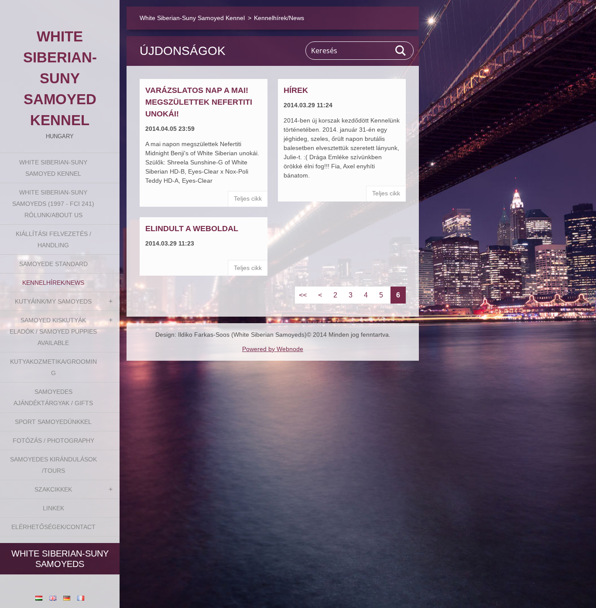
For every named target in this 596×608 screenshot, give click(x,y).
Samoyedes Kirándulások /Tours (53, 465)
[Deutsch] (66, 597)
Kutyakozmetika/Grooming (53, 367)
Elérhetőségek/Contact (53, 526)
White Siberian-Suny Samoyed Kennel (53, 168)
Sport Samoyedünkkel (53, 421)
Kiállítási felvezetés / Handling (53, 239)
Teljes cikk (248, 198)
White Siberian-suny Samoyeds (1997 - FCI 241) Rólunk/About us (53, 204)
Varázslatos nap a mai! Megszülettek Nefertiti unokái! (198, 102)
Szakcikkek (53, 489)
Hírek (296, 90)
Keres (401, 50)
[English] (52, 597)
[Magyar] (38, 597)
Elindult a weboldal (191, 228)
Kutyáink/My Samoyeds (53, 301)
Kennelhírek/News (53, 282)
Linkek (53, 508)
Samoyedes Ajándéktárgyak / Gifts (53, 397)
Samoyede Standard (53, 263)
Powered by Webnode (272, 348)
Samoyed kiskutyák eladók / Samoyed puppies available (53, 331)
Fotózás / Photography (53, 440)
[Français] (80, 597)
